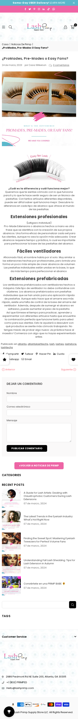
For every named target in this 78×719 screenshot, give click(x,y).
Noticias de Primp (21, 44)
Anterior (10, 369)
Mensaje (12, 420)
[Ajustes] (65, 26)
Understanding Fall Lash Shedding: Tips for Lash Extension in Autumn (49, 562)
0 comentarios (61, 65)
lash (52, 344)
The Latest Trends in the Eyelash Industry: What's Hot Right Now (48, 518)
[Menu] (3, 27)
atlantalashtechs (38, 344)
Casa (5, 44)
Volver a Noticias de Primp (39, 466)
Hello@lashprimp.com (20, 688)
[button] (72, 26)
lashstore (70, 344)
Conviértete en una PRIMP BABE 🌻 (44, 583)
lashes (60, 344)
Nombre (12, 393)
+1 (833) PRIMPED (16, 682)
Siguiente (67, 369)
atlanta (22, 344)
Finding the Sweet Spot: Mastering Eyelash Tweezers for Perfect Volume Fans (49, 540)
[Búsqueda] (10, 27)
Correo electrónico (18, 406)
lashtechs (7, 347)
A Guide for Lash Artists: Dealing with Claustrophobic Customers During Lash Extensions (48, 496)
